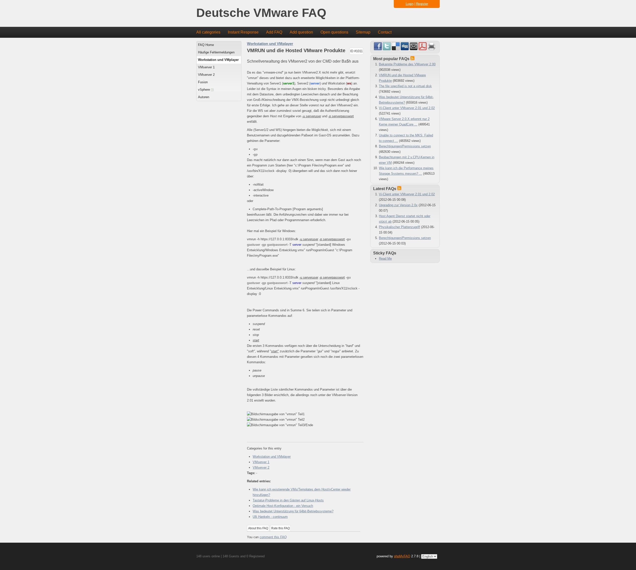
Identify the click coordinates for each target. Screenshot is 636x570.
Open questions (334, 32)
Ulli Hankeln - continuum (270, 517)
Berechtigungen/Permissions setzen (405, 146)
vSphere (204, 89)
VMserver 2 (206, 75)
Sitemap (363, 32)
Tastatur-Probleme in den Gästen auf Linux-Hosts (288, 500)
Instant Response (243, 32)
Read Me (385, 258)
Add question (301, 32)
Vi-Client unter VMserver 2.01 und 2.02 (407, 108)
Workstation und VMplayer (218, 60)
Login (409, 4)
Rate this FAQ (280, 528)
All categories (208, 32)
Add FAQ (274, 32)
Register (422, 4)
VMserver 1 (206, 67)
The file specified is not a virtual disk (405, 86)
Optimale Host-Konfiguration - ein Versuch (283, 506)
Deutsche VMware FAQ (261, 13)
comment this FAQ (273, 537)
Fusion (203, 82)
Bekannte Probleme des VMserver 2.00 (407, 64)
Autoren (203, 97)
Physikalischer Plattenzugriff (399, 227)
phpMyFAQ (402, 556)
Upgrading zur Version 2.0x (398, 205)
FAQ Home (206, 45)
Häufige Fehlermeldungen (216, 52)
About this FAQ (258, 528)
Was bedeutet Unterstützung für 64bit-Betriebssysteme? (293, 511)
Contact (385, 32)
